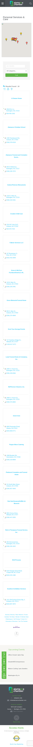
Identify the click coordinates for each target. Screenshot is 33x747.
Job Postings (17, 619)
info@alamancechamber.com (18, 700)
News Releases (19, 614)
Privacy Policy (16, 733)
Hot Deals (12, 617)
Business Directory (10, 614)
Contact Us (23, 619)
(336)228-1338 (18, 698)
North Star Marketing (16, 744)
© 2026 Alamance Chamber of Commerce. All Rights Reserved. (16, 731)
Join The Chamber (23, 621)
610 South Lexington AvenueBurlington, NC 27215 (16, 709)
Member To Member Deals (22, 617)
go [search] (17, 75)
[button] (17, 42)
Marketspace (9, 619)
